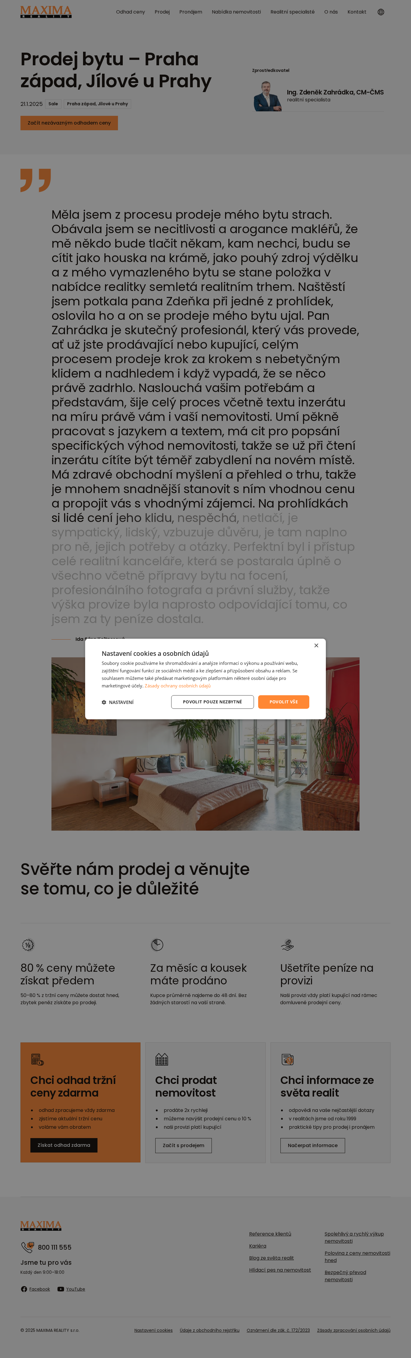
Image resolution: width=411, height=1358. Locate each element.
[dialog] (205, 679)
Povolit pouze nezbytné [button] (212, 702)
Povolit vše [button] (284, 702)
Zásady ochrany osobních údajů (178, 686)
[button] (118, 702)
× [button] (316, 646)
